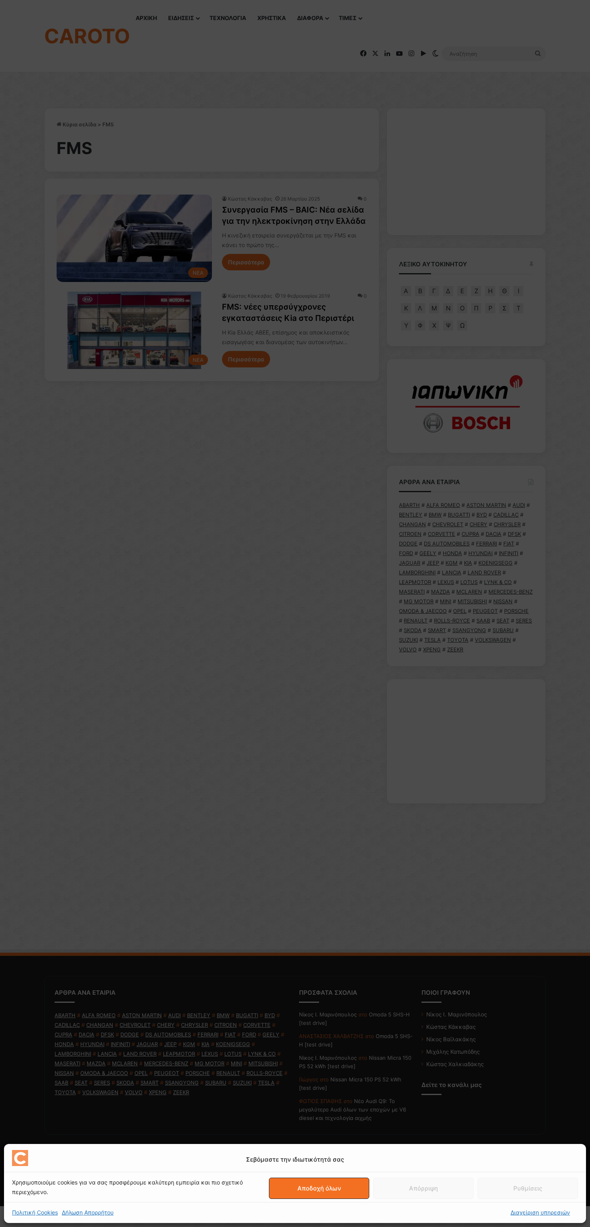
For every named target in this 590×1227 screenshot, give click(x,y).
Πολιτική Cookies (35, 1212)
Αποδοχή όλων (319, 1188)
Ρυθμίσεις (527, 1188)
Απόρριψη (423, 1188)
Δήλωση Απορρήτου (88, 1212)
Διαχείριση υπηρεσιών (540, 1212)
